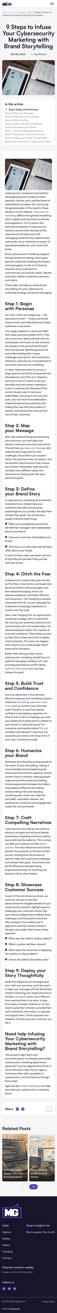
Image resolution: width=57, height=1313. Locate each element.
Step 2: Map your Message (19, 113)
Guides (6, 1238)
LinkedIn (22, 996)
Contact (7, 1257)
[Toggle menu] (52, 3)
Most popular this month (40, 1232)
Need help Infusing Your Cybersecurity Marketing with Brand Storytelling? (28, 141)
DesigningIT (15, 1309)
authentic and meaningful (19, 668)
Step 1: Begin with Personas (23, 109)
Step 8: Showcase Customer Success (25, 134)
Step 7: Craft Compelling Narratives (24, 131)
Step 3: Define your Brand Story (22, 116)
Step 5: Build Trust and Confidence (23, 124)
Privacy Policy (48, 1301)
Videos (6, 1244)
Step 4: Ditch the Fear (17, 120)
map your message (35, 448)
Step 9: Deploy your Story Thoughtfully (26, 138)
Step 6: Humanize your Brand (20, 127)
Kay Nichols (40, 54)
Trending (7, 1251)
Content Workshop (30, 1086)
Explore (6, 1232)
